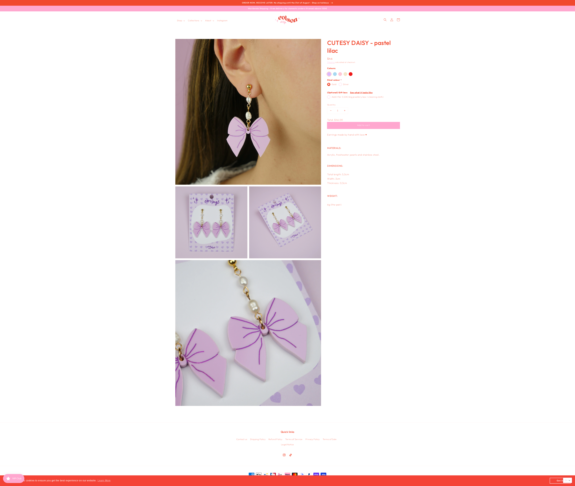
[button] (180, 20)
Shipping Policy (257, 439)
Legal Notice (287, 444)
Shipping (331, 62)
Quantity (331, 104)
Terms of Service (293, 439)
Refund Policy (275, 439)
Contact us (241, 439)
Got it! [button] (560, 480)
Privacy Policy (312, 439)
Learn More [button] (104, 480)
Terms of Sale (330, 439)
